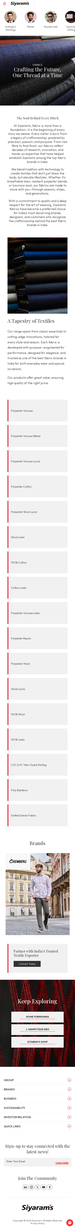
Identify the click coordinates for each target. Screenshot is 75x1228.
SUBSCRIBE (62, 1163)
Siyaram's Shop (37, 1041)
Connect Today (27, 963)
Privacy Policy (38, 1223)
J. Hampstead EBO (37, 1029)
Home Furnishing (37, 1016)
